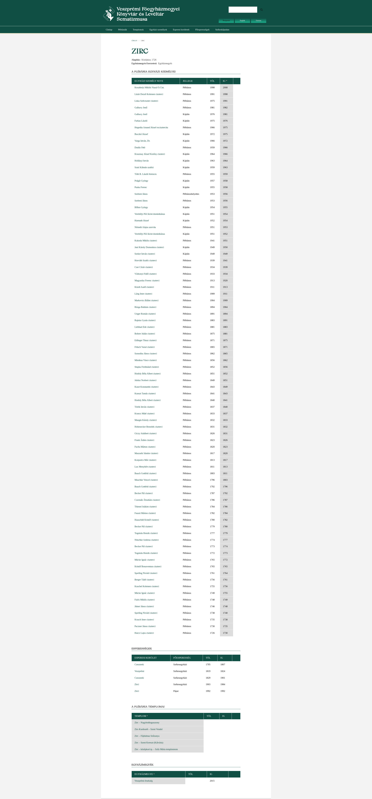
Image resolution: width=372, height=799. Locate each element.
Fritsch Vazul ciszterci (145, 347)
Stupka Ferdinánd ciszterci (147, 367)
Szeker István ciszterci (145, 254)
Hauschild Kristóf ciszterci (147, 520)
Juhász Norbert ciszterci (145, 380)
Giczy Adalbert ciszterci (146, 433)
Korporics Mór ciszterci (145, 460)
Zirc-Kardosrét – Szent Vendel (148, 729)
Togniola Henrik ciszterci (146, 533)
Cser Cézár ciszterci (144, 267)
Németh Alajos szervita (145, 227)
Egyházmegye (145, 774)
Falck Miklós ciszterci (145, 599)
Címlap (109, 29)
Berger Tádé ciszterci (144, 579)
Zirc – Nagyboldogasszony (147, 722)
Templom (141, 716)
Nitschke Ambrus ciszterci (147, 540)
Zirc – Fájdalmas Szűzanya (147, 736)
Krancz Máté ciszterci (144, 413)
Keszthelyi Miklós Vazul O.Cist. (149, 87)
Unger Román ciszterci (145, 314)
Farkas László (141, 121)
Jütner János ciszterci (144, 606)
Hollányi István (142, 160)
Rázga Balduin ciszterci (145, 307)
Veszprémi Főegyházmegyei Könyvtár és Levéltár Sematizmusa (148, 14)
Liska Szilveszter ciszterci (146, 101)
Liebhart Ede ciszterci (144, 327)
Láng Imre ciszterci (143, 293)
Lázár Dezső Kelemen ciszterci (149, 94)
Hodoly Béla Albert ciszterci (148, 373)
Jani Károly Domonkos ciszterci (149, 247)
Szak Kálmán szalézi (144, 167)
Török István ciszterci (144, 407)
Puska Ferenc (141, 187)
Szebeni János (141, 194)
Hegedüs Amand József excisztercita (151, 127)
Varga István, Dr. (142, 141)
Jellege (188, 81)
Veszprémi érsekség (144, 781)
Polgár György (141, 180)
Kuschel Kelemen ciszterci (147, 586)
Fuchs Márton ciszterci (145, 447)
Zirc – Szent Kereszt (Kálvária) (149, 742)
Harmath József (142, 220)
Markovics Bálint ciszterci (146, 300)
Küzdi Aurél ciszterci (144, 287)
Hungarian (226, 20)
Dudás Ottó (140, 147)
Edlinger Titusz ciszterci (146, 340)
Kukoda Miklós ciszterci (146, 240)
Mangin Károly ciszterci (146, 420)
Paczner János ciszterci (145, 626)
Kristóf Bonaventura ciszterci (148, 566)
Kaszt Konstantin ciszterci (146, 387)
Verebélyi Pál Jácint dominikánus (150, 214)
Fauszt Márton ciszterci (145, 513)
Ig (225, 81)
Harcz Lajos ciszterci (144, 633)
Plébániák (122, 29)
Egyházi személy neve (149, 81)
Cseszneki (139, 664)
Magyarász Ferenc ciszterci (147, 280)
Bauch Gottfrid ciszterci (145, 473)
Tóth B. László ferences (146, 174)
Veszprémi (139, 671)
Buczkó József (141, 134)
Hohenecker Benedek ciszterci (148, 426)
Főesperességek (202, 29)
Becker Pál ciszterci (144, 493)
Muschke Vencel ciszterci (146, 480)
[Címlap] (109, 13)
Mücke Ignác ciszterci (145, 560)
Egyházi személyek (158, 29)
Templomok (138, 29)
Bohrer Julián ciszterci (145, 333)
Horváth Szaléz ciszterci (146, 260)
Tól (212, 81)
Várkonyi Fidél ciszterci (146, 274)
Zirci (137, 684)
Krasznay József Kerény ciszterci (150, 154)
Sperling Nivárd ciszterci (146, 573)
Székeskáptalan (222, 29)
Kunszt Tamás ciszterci (145, 393)
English (242, 20)
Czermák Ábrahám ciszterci (147, 500)
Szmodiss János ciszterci (146, 353)
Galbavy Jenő (141, 107)
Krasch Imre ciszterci (144, 619)
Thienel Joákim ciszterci (146, 506)
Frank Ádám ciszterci (144, 440)
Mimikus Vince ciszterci (146, 360)
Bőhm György (141, 207)
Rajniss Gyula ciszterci (145, 320)
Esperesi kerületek (181, 29)
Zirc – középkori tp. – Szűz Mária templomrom (156, 749)
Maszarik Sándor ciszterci (146, 453)
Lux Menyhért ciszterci (145, 466)
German (258, 20)
